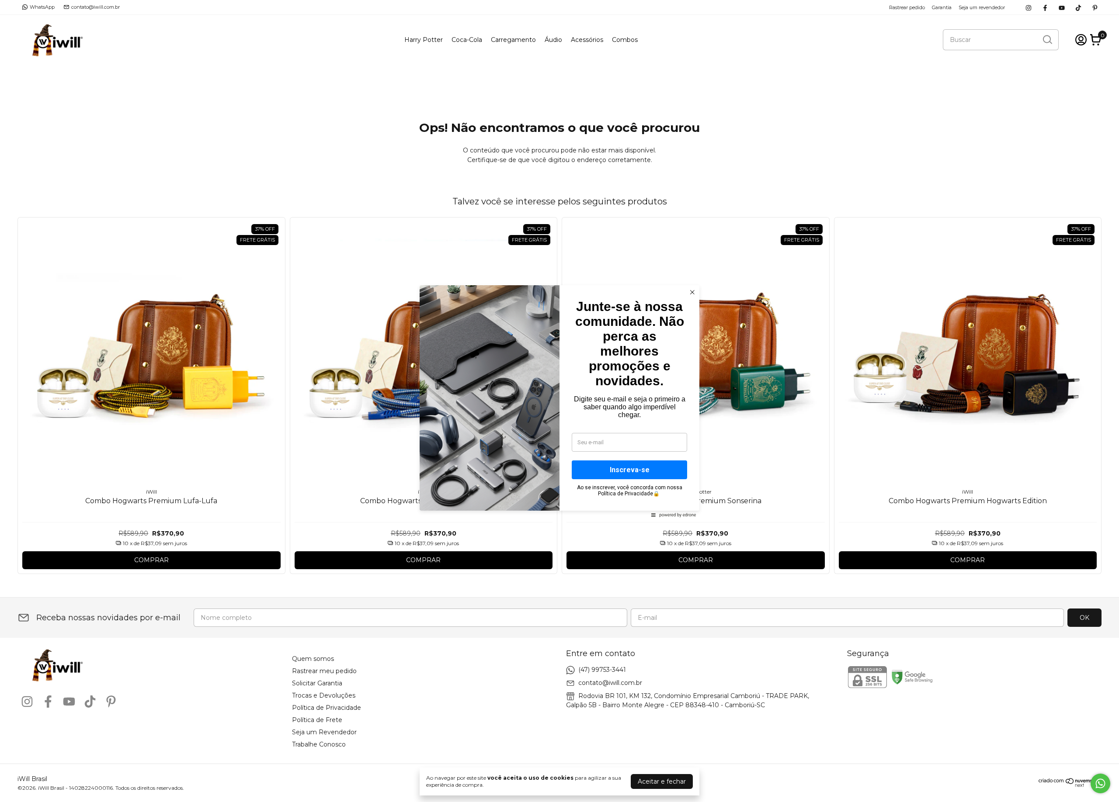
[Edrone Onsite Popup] (559, 401)
